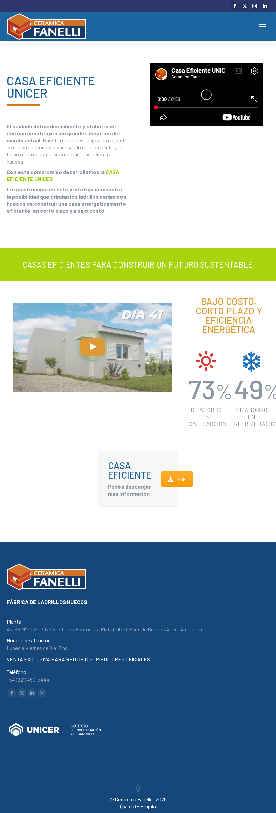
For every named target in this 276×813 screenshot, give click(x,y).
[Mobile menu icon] (262, 26)
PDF (181, 479)
